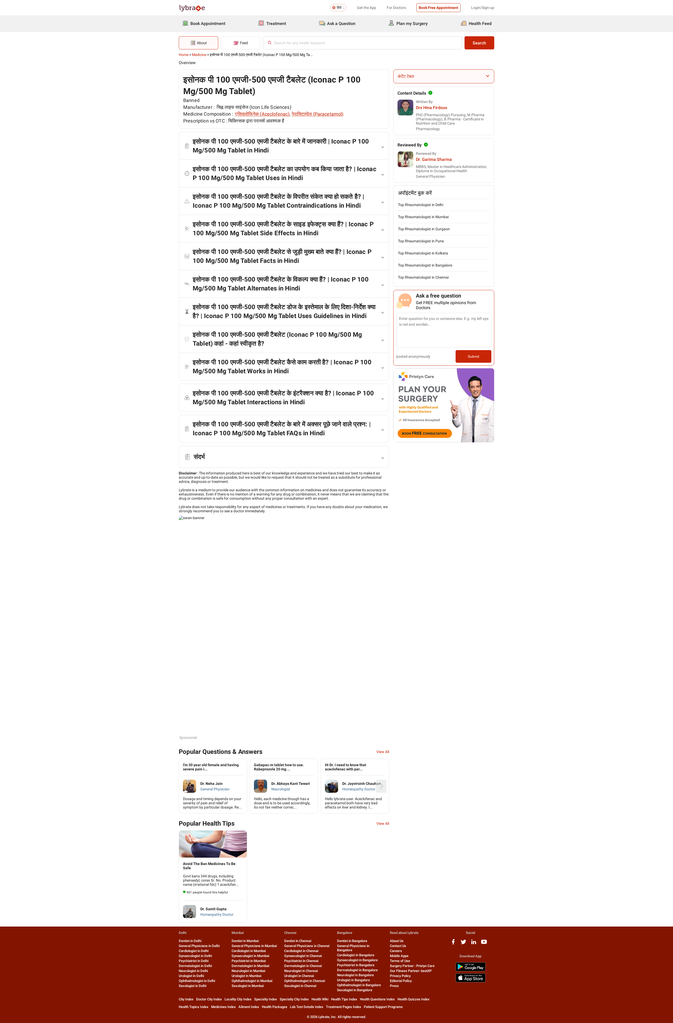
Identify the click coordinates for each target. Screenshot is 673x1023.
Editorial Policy (401, 981)
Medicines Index (223, 1007)
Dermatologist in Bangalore (357, 970)
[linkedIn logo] (474, 944)
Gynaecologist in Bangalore (357, 960)
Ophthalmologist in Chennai (304, 981)
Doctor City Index (209, 999)
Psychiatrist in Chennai (301, 961)
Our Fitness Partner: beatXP (411, 971)
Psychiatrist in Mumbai (249, 961)
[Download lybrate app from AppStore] (470, 981)
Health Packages (274, 1007)
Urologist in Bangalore (353, 980)
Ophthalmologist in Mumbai (252, 981)
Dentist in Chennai (297, 941)
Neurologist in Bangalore (355, 975)
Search (479, 42)
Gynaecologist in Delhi (195, 956)
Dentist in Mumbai (245, 941)
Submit (473, 356)
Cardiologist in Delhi (193, 951)
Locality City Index (238, 999)
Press (394, 986)
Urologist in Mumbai (246, 976)
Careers (396, 951)
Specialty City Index (294, 999)
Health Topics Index (193, 1007)
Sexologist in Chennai (300, 986)
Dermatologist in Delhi (195, 966)
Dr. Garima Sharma (434, 159)
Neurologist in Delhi (193, 971)
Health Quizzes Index (413, 999)
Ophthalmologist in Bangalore (359, 985)
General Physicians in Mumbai (254, 946)
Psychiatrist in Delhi (193, 961)
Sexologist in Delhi (192, 986)
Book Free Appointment (438, 8)
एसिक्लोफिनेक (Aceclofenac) (262, 114)
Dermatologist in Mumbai (250, 966)
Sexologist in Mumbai (248, 986)
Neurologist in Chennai (301, 971)
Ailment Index (248, 1007)
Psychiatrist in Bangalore (355, 965)
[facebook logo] (453, 944)
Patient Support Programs (383, 1007)
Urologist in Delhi (191, 976)
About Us (397, 941)
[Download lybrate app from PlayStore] (470, 970)
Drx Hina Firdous (431, 107)
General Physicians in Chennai (306, 946)
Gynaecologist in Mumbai (250, 956)
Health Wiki (320, 999)
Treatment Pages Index (343, 1007)
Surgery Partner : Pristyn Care (412, 966)
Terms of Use (400, 961)
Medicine (199, 55)
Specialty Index (265, 999)
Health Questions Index (377, 999)
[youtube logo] (484, 944)
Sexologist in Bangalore (354, 990)
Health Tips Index (344, 999)
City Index (186, 999)
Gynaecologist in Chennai (303, 956)
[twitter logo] (463, 944)
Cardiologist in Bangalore (355, 955)
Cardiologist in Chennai (301, 951)
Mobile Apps (399, 956)
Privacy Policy (400, 976)
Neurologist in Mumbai (248, 971)
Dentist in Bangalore (352, 941)
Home (183, 55)
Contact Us (398, 946)
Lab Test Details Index (306, 1007)
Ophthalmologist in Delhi (197, 981)
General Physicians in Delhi (199, 946)
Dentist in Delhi (190, 941)
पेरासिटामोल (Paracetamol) (318, 114)
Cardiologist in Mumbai (249, 951)
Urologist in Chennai (299, 976)
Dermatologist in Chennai (303, 966)
